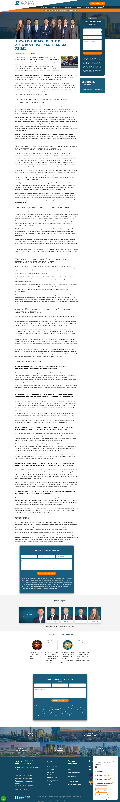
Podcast (49, 774)
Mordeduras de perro (74, 784)
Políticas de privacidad (30, 786)
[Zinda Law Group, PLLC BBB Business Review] (25, 797)
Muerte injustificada (74, 781)
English (100, 7)
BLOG (69, 769)
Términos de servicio (18, 790)
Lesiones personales (74, 772)
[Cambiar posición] (112, 758)
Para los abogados (90, 7)
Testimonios (50, 772)
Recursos (78, 7)
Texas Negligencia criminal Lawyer (92, 89)
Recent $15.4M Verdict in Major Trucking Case (60, 10)
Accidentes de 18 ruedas (75, 779)
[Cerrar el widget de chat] (115, 758)
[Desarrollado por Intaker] (108, 799)
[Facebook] (90, 767)
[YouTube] (90, 770)
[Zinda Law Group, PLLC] (24, 3)
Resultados (50, 769)
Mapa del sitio (24, 786)
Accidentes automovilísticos (73, 775)
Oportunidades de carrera (52, 781)
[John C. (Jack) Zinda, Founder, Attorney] (32, 615)
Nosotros (44, 7)
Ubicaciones (67, 7)
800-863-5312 (97, 3)
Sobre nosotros (52, 777)
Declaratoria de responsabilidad (27, 790)
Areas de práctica (55, 7)
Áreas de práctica (52, 766)
